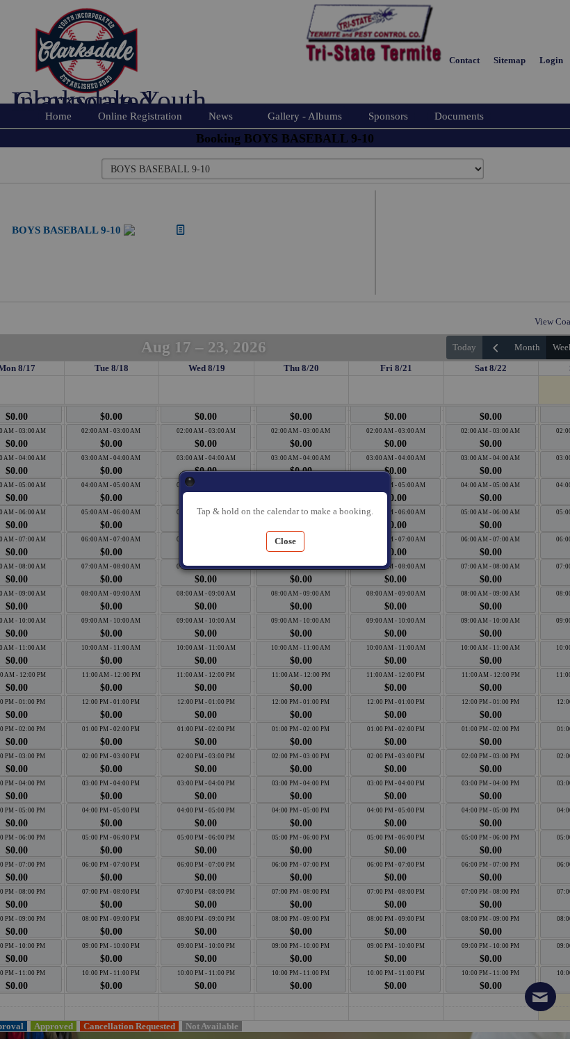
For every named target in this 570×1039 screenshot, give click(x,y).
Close (190, 481)
